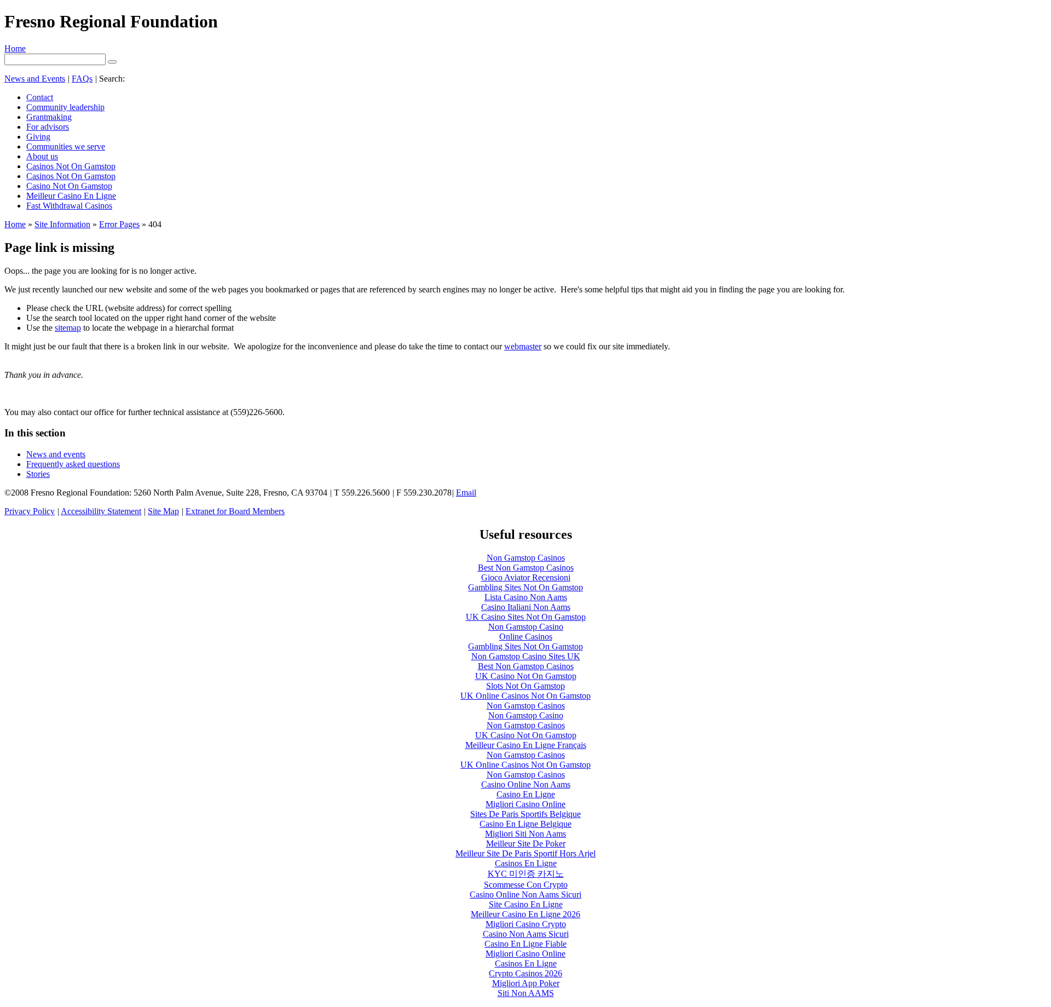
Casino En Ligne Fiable (525, 943)
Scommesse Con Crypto (526, 884)
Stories (38, 474)
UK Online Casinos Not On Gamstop (525, 695)
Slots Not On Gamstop (525, 685)
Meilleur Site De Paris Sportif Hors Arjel (525, 853)
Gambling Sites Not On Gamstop (525, 587)
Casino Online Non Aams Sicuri (525, 894)
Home (15, 48)
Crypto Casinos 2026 (525, 973)
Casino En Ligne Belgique (525, 823)
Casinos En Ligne (526, 863)
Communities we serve (65, 146)
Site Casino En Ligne (526, 904)
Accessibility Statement (101, 511)
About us (42, 156)
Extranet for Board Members (235, 511)
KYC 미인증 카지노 (526, 873)
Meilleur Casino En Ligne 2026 (525, 914)
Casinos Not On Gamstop (71, 166)
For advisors (47, 126)
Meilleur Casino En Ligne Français (525, 745)
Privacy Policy (29, 511)
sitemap (68, 327)
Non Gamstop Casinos (526, 557)
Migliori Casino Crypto (526, 924)
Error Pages (119, 224)
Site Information (62, 224)
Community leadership (65, 107)
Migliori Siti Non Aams (525, 833)
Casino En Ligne (525, 794)
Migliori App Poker (525, 983)
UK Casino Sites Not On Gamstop (526, 617)
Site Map (163, 511)
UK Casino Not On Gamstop (525, 676)
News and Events (34, 78)
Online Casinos (525, 636)
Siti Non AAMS (526, 993)
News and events (55, 454)
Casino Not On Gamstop (69, 186)
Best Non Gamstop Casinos (526, 567)
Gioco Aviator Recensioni (525, 577)
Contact (39, 97)
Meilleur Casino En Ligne (71, 195)
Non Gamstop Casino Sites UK (525, 656)
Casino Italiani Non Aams (525, 607)
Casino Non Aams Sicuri (526, 934)
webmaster (522, 346)
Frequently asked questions (73, 464)
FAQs (82, 78)
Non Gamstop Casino (525, 626)
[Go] (112, 62)
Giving (38, 136)
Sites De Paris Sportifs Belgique (525, 814)
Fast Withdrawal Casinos (69, 205)
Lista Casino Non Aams (525, 597)
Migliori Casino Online (525, 804)
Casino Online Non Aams (525, 784)
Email (466, 492)
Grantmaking (49, 117)
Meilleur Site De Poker (525, 843)
